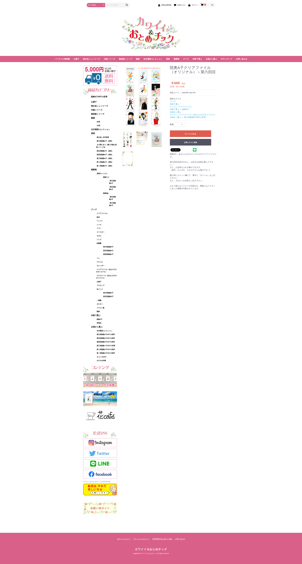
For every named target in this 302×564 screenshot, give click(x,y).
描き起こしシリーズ (91, 59)
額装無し (106, 193)
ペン (98, 258)
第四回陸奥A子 (108, 254)
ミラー (99, 228)
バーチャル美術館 (62, 59)
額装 (98, 311)
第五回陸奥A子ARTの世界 (106, 338)
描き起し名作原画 (103, 137)
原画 (168, 59)
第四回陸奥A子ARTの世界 (106, 342)
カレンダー (100, 265)
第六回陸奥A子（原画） (105, 141)
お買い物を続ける (143, 284)
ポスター (100, 304)
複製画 (176, 59)
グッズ (186, 59)
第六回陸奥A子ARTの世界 (106, 334)
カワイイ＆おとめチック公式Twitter (96, 482)
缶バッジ (100, 289)
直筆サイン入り (102, 173)
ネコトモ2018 (101, 357)
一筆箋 (99, 300)
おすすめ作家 (101, 360)
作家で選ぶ (197, 59)
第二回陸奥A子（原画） (105, 162)
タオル (99, 236)
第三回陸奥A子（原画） (105, 158)
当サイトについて (123, 539)
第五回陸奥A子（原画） (105, 151)
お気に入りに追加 (190, 142)
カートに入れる (190, 134)
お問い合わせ (241, 59)
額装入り (106, 177)
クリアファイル (102, 213)
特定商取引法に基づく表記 (162, 539)
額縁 (138, 59)
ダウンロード (226, 59)
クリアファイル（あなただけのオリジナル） (197, 114)
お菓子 (76, 59)
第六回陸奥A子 (108, 247)
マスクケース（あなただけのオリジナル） (106, 277)
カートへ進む (160, 284)
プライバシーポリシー (141, 539)
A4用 (98, 125)
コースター (100, 232)
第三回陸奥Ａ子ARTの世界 (106, 345)
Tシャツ (100, 221)
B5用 (98, 122)
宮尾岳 (99, 323)
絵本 (98, 217)
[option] (144, 97)
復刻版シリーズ (125, 59)
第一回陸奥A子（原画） (105, 166)
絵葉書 (99, 243)
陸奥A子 (99, 319)
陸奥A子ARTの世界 (99, 97)
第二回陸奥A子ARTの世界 (106, 349)
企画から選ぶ (211, 59)
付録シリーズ (109, 59)
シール (99, 224)
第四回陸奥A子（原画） (105, 154)
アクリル (100, 262)
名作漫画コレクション (152, 59)
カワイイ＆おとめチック (151, 549)
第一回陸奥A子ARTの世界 (106, 353)
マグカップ (100, 285)
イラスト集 (100, 308)
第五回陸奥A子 (108, 250)
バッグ (99, 239)
